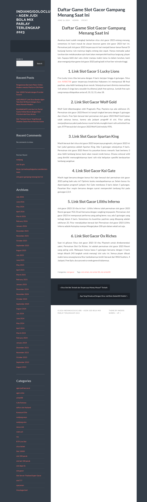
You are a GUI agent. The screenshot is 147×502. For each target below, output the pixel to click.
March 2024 (21, 333)
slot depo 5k (20, 466)
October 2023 (21, 357)
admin (75, 20)
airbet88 (19, 398)
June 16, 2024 (64, 20)
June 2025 (20, 260)
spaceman (20, 485)
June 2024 (20, 318)
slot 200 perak (21, 456)
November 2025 (22, 236)
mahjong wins (21, 422)
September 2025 (22, 245)
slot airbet (85, 272)
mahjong (19, 160)
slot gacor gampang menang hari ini (29, 177)
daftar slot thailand (23, 407)
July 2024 (20, 313)
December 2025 (22, 231)
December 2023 (22, 348)
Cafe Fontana (21, 403)
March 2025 (21, 275)
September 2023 (22, 362)
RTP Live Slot (21, 441)
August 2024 (21, 309)
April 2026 (20, 211)
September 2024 (22, 304)
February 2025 (22, 279)
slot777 (19, 480)
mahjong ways (21, 417)
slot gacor (20, 471)
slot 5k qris (20, 164)
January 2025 (21, 284)
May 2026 (20, 207)
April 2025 (20, 270)
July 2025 (20, 255)
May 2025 (20, 265)
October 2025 (21, 241)
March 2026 (21, 216)
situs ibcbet (20, 446)
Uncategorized (21, 490)
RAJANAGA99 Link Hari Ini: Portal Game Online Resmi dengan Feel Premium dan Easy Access (29, 111)
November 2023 (22, 352)
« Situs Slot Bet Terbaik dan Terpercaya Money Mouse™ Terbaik (83, 287)
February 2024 (22, 338)
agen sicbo (20, 393)
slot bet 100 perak (23, 461)
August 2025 (21, 250)
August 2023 (21, 367)
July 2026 (20, 197)
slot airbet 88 (95, 272)
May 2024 (20, 323)
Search (19, 59)
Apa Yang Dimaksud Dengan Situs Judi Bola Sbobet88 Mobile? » (104, 296)
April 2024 (20, 328)
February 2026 (22, 221)
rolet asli (19, 432)
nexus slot (20, 427)
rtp (17, 437)
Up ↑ (119, 313)
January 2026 (21, 226)
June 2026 (20, 202)
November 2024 (22, 294)
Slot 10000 (20, 451)
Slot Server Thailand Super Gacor (28, 475)
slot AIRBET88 (64, 81)
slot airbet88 (105, 272)
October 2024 (21, 299)
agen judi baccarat (23, 388)
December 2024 (22, 289)
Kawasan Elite (21, 412)
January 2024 (21, 343)
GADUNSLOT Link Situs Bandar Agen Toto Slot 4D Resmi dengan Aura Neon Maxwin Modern (30, 101)
